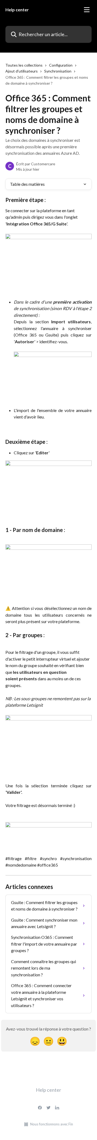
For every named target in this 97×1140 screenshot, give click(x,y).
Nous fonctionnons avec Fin (51, 1124)
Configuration (60, 65)
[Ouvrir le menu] (87, 9)
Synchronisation (57, 71)
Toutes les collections (24, 65)
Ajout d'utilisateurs (21, 71)
